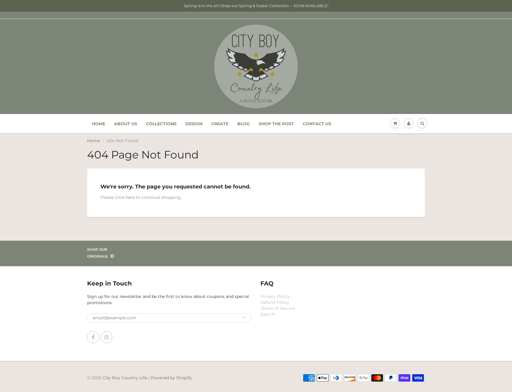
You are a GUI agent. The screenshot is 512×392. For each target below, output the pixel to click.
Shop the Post (276, 123)
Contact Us (317, 123)
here (130, 197)
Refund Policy (274, 302)
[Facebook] (93, 337)
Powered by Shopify (171, 377)
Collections (161, 123)
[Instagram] (106, 337)
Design (193, 123)
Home (98, 123)
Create (219, 123)
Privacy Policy (275, 296)
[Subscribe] (244, 317)
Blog (243, 123)
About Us (125, 123)
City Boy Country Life (125, 377)
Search (267, 314)
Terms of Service (277, 308)
